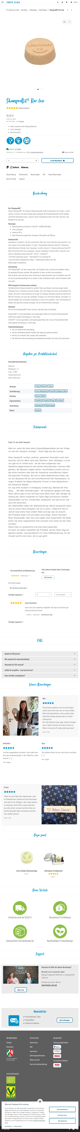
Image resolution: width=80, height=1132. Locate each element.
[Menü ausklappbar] (3, 1)
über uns (21, 990)
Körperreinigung (50, 405)
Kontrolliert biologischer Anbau (58, 391)
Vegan (53, 400)
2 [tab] (40, 89)
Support (22, 179)
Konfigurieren (62, 1115)
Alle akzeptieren (62, 1109)
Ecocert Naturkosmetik (42, 391)
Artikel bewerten (48, 577)
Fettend (38, 386)
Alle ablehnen (62, 1121)
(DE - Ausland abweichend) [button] (35, 152)
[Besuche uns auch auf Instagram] (77, 1129)
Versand (21, 121)
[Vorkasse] (57, 1051)
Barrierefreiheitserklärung (38, 1064)
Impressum (8, 1126)
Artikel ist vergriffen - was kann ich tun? (19, 670)
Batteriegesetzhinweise (37, 1055)
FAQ (44, 174)
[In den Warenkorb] (8, 17)
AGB (31, 1047)
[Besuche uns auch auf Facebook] (69, 1129)
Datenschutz (18, 1126)
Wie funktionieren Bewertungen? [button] (18, 588)
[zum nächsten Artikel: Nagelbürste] (72, 10)
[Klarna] (57, 1056)
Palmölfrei (38, 400)
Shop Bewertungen (54, 174)
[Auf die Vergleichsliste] (64, 22)
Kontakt (8, 1042)
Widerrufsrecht (35, 1060)
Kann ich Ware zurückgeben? (15, 675)
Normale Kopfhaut (40, 396)
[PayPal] (57, 1047)
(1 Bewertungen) (23, 108)
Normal (44, 386)
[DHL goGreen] (57, 1065)
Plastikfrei (46, 400)
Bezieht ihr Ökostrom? (12, 654)
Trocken (50, 386)
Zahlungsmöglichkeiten (60, 1042)
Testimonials (23, 174)
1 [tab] (38, 89)
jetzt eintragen (65, 1020)
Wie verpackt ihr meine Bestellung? (17, 659)
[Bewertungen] (53, 874)
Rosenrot (38, 410)
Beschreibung (11, 174)
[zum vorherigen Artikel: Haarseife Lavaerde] (68, 10)
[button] (58, 2)
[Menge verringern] (9, 160)
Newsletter (9, 1047)
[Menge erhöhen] (36, 160)
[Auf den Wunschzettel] (69, 22)
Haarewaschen (39, 405)
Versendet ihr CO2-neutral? (14, 664)
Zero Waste (60, 400)
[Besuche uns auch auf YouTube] (73, 1129)
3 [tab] (42, 89)
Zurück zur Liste (13, 10)
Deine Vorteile (11, 179)
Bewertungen (35, 174)
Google (8, 762)
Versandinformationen (60, 1060)
